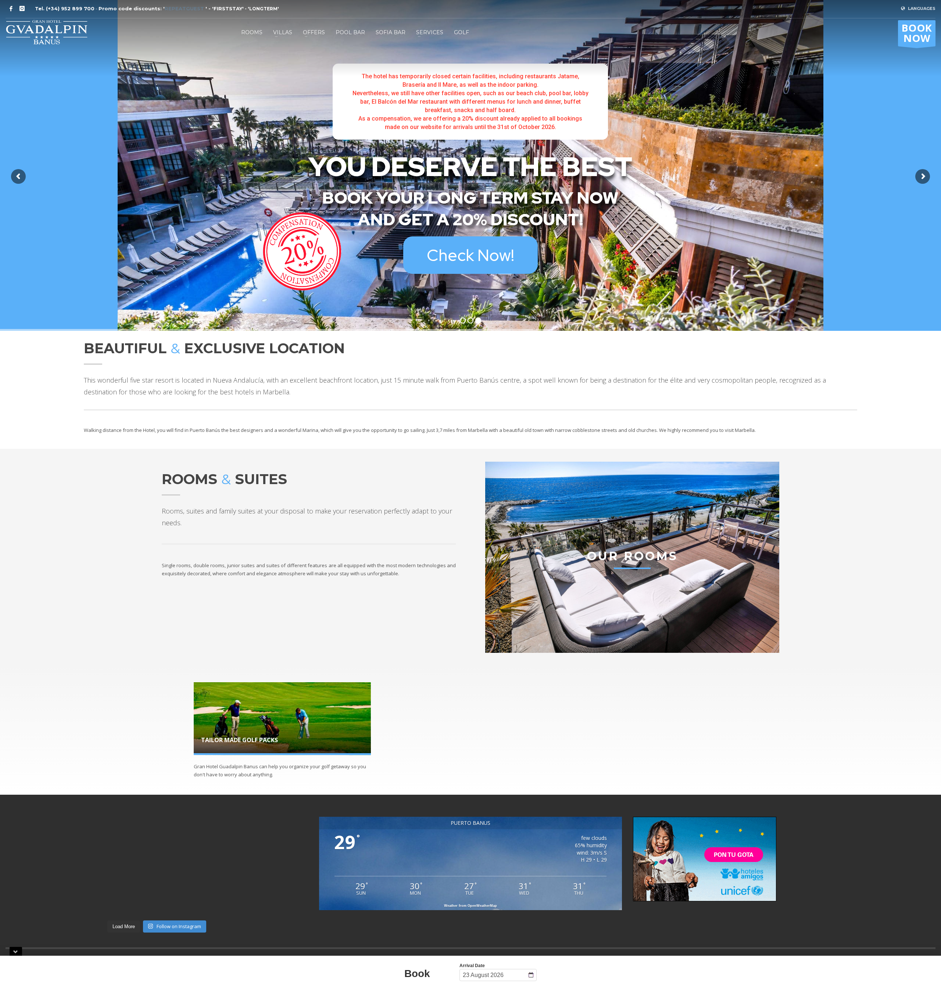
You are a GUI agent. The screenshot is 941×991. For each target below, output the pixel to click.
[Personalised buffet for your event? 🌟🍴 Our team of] (195, 849)
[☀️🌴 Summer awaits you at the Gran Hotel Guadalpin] (118, 893)
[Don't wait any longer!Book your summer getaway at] (118, 849)
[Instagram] (22, 8)
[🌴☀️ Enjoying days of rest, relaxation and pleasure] (271, 849)
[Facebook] (11, 8)
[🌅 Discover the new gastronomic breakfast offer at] (195, 893)
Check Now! (470, 255)
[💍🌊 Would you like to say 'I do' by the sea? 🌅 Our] (42, 893)
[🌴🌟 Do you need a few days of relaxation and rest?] (271, 893)
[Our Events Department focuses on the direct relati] (42, 849)
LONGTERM (263, 8)
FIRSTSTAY (228, 8)
